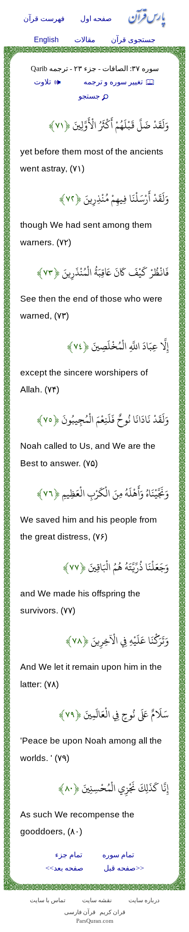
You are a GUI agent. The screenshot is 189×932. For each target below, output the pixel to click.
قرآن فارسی (79, 912)
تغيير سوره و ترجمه (114, 82)
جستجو (89, 96)
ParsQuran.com (94, 920)
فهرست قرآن (44, 18)
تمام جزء (68, 855)
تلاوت (43, 82)
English (46, 40)
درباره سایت (144, 900)
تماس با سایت (48, 900)
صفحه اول (96, 18)
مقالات (84, 40)
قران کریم (112, 912)
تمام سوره (118, 855)
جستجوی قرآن (133, 40)
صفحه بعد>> (64, 868)
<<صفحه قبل (124, 868)
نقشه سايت (97, 900)
